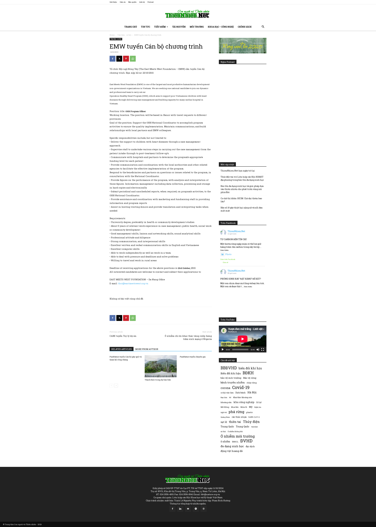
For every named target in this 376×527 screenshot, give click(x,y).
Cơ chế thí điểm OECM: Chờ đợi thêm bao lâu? (241, 200)
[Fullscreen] (262, 349)
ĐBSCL (235, 441)
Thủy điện (251, 421)
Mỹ (250, 406)
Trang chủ (130, 26)
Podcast (151, 2)
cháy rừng (252, 382)
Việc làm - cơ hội (124, 35)
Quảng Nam (225, 417)
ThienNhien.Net (236, 231)
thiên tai (235, 421)
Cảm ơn (123, 2)
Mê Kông (225, 407)
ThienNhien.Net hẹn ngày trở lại (238, 170)
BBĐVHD (229, 367)
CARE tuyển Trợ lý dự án (123, 335)
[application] (242, 339)
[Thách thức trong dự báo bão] (161, 366)
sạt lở (224, 421)
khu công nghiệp (244, 402)
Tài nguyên (179, 26)
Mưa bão (235, 407)
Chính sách (245, 26)
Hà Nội (252, 392)
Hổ (230, 397)
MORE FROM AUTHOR (146, 349)
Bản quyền (132, 2)
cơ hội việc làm (227, 392)
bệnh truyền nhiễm (233, 382)
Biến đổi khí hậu (231, 373)
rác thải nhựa (239, 417)
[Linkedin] (180, 509)
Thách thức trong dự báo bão (158, 379)
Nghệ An (257, 407)
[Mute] (257, 349)
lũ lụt (259, 402)
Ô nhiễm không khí (235, 431)
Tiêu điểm (160, 26)
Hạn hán (224, 397)
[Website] (204, 509)
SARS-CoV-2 (254, 417)
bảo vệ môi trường (231, 377)
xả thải (223, 431)
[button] (262, 27)
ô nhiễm (225, 441)
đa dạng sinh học (232, 446)
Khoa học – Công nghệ (221, 26)
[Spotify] (196, 509)
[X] (119, 59)
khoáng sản (226, 402)
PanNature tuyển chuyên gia (192, 356)
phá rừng (236, 411)
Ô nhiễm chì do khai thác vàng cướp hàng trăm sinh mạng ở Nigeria (188, 337)
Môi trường (197, 26)
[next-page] (116, 385)
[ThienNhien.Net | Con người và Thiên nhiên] (188, 14)
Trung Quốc (242, 426)
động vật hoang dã (231, 450)
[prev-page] (111, 385)
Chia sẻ (225, 262)
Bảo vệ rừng (249, 377)
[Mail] (188, 509)
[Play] (222, 349)
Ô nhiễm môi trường (238, 436)
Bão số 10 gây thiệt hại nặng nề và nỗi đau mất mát (241, 209)
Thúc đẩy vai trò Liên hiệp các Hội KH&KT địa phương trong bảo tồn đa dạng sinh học (242, 178)
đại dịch (250, 446)
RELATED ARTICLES (121, 349)
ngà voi (224, 412)
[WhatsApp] (133, 59)
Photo (228, 254)
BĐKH (248, 372)
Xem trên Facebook (227, 259)
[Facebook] (112, 59)
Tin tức (145, 26)
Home (112, 35)
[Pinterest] (126, 59)
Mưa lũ (243, 407)
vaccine (254, 427)
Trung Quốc (227, 426)
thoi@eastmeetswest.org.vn (133, 283)
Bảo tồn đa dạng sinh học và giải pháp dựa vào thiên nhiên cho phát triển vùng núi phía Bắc (242, 189)
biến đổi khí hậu (250, 368)
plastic (249, 412)
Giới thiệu (113, 2)
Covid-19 (241, 387)
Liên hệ (142, 2)
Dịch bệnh (240, 392)
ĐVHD (246, 440)
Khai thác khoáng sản (242, 397)
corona (225, 387)
